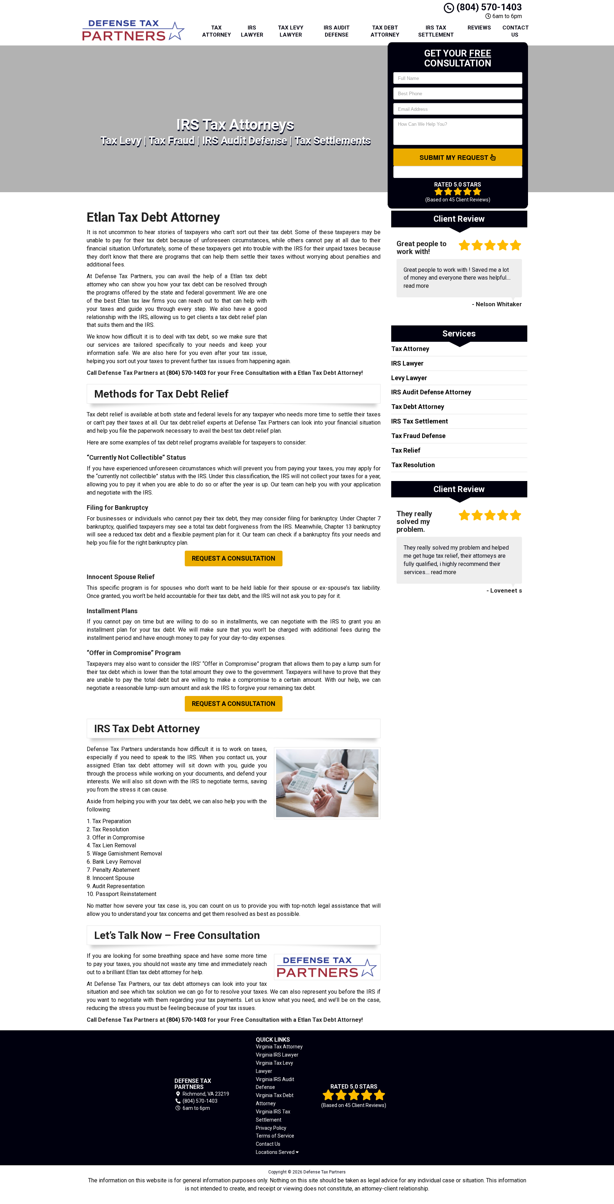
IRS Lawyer (252, 31)
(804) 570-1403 (488, 7)
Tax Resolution (413, 465)
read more (416, 285)
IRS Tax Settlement (436, 31)
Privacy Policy (271, 1128)
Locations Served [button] (276, 1152)
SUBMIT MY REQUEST (455, 157)
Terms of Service (275, 1136)
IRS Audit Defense (337, 31)
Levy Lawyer (409, 378)
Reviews (479, 28)
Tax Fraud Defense (418, 435)
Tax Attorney (216, 31)
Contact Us (515, 31)
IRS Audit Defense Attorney (431, 392)
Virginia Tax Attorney (279, 1046)
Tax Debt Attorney (385, 31)
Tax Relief (405, 450)
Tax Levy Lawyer (290, 31)
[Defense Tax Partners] (120, 1094)
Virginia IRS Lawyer (277, 1055)
